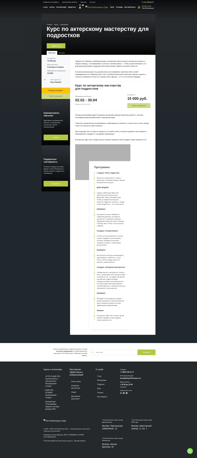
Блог (112, 7)
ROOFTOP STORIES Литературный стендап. (50, 393)
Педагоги (72, 7)
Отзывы (119, 7)
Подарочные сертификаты (51, 2)
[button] (146, 7)
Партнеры (83, 2)
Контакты (92, 2)
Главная (49, 24)
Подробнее (56, 183)
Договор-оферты (79, 441)
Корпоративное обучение (69, 2)
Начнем (55, 137)
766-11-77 (147, 2)
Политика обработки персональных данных (58, 441)
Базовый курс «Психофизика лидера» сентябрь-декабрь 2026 (52, 405)
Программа (64, 24)
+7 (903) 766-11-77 (127, 372)
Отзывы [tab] (62, 53)
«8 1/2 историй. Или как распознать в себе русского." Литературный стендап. (52, 381)
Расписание (61, 7)
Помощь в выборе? (56, 90)
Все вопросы (129, 7)
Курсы (52, 7)
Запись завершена (56, 96)
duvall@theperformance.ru (130, 378)
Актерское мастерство (75, 387)
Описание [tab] (52, 53)
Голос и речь (76, 381)
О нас (45, 7)
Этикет (73, 392)
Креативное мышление (75, 397)
